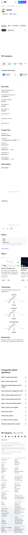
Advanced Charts (18, 522)
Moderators (3, 516)
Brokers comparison (19, 471)
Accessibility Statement (20, 509)
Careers (16, 490)
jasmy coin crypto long (8, 268)
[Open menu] (2, 2)
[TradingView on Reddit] (25, 436)
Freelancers (4, 530)
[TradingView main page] (5, 2)
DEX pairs (3, 471)
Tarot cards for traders (20, 497)
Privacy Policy (18, 506)
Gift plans (17, 464)
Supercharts (4, 459)
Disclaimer (17, 504)
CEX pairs (3, 469)
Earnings (3, 485)
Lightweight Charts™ (19, 520)
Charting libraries (18, 519)
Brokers (16, 469)
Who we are (17, 484)
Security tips (17, 510)
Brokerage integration (19, 529)
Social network (4, 508)
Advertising (17, 527)
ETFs (2, 465)
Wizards (3, 529)
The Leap (17, 472)
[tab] (3, 30)
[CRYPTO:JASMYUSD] (3, 265)
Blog (16, 487)
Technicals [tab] (23, 25)
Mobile (2, 503)
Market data (17, 462)
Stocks (2, 464)
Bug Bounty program (19, 511)
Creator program (5, 513)
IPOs (2, 488)
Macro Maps (4, 497)
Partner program (18, 530)
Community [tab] (15, 25)
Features (16, 459)
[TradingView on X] (2, 436)
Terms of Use (17, 503)
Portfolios (3, 492)
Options (3, 495)
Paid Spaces (4, 531)
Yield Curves (4, 494)
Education (3, 521)
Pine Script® (4, 498)
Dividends (3, 487)
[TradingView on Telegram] (19, 436)
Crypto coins (4, 468)
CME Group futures (19, 477)
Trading (3, 520)
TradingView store (19, 495)
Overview (17, 468)
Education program (19, 532)
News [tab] (9, 25)
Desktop (3, 504)
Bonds (2, 467)
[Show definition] (13, 90)
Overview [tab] (3, 25)
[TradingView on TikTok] (22, 436)
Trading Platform (18, 523)
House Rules (4, 514)
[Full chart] (25, 30)
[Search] (15, 2)
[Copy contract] (19, 140)
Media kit (17, 491)
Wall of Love (4, 510)
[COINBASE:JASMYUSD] (22, 265)
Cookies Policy (18, 507)
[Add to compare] (15, 75)
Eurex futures (17, 478)
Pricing (16, 461)
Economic (3, 484)
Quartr (20, 451)
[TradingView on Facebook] (6, 436)
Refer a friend (4, 511)
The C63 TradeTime (19, 498)
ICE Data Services (16, 442)
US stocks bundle (18, 480)
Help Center (17, 488)
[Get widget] (25, 287)
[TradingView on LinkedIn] (15, 436)
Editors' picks (4, 523)
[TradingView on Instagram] (12, 436)
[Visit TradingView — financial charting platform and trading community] (6, 56)
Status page (17, 513)
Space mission (18, 485)
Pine (2, 472)
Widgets (16, 517)
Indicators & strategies (6, 527)
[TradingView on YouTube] (9, 436)
